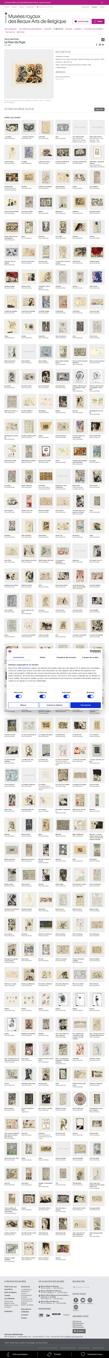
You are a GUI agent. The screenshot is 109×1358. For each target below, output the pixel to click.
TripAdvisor (76, 1310)
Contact (14, 7)
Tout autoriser (85, 705)
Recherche (10, 32)
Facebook (76, 1303)
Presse (21, 7)
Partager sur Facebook (96, 44)
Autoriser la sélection (54, 705)
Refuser (23, 705)
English (102, 7)
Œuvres (103, 39)
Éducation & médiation (93, 29)
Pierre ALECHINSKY (63, 78)
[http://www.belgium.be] (48, 1315)
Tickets (99, 21)
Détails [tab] (42, 657)
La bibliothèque (26, 1289)
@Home (20, 32)
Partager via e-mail (103, 44)
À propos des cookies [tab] (90, 657)
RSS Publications (78, 1327)
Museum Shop (9, 1303)
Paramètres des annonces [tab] (66, 657)
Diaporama (99, 109)
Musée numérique (27, 1305)
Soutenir (24, 1314)
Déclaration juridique (84, 1348)
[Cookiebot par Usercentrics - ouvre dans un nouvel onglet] (91, 651)
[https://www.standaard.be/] (66, 1315)
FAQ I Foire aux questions (10, 1287)
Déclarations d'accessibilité (68, 1348)
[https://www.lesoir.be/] (56, 1314)
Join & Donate (83, 21)
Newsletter (80, 1331)
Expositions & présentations (30, 29)
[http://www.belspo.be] (41, 1315)
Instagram (90, 1303)
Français (94, 7)
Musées (68, 29)
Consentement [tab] (18, 657)
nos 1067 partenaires (22, 668)
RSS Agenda (77, 1321)
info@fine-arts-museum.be (74, 1336)
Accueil (6, 7)
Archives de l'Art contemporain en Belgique (27, 1301)
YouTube (82, 1303)
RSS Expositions (78, 1323)
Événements (30, 7)
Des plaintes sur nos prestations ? (48, 1348)
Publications (25, 1291)
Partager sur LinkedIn (99, 44)
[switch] (42, 696)
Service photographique (26, 1294)
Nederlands (85, 7)
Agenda (47, 29)
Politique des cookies (98, 1348)
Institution (78, 29)
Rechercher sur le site (37, 7)
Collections (58, 29)
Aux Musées (9, 1298)
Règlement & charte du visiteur (11, 1306)
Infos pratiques (10, 29)
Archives (24, 1297)
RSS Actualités (77, 1325)
